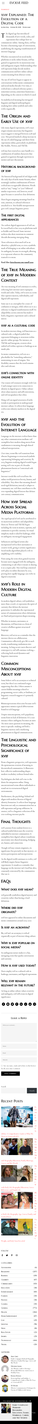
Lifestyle (4, 1324)
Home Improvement (9, 1316)
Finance (4, 1300)
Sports (3, 1336)
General (4, 1308)
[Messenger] (8, 1004)
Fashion (4, 1296)
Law (2, 1320)
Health (4, 1312)
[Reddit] (30, 1004)
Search (3, 1086)
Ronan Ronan (16, 1376)
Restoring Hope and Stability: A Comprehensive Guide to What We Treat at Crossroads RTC (23, 1380)
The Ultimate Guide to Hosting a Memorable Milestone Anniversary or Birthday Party (22, 1370)
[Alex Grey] (5, 1359)
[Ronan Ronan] (5, 1378)
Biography (5, 1271)
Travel (4, 1344)
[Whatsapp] (25, 1004)
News (3, 1328)
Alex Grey (6, 27)
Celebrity (5, 1279)
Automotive (6, 1267)
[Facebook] (3, 1004)
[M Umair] (5, 1388)
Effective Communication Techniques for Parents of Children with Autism (23, 1389)
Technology (5, 9)
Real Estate (5, 1332)
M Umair (14, 1386)
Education (5, 1288)
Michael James (16, 1366)
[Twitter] (12, 1004)
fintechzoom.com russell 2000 (21, 262)
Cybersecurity (6, 1283)
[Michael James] (5, 1369)
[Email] (34, 1004)
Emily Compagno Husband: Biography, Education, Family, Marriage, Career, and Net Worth (23, 1361)
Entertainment (7, 1292)
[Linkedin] (21, 1004)
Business (4, 1275)
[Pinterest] (16, 1004)
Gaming (4, 1304)
